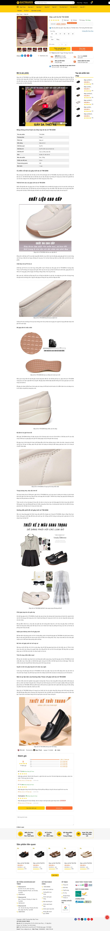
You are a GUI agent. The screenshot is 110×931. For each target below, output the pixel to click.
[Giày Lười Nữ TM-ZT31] (39, 854)
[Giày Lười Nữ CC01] (78, 109)
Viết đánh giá (59, 808)
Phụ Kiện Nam (63, 7)
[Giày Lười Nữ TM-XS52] (78, 102)
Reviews (19, 10)
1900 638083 (47, 886)
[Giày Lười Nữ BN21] (78, 88)
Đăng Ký (86, 2)
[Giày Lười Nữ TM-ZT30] (55, 854)
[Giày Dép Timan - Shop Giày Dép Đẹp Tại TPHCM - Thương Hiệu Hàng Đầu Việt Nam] (25, 2)
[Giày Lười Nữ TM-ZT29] (71, 854)
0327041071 (22, 903)
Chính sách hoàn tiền (48, 909)
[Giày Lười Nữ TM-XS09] (78, 81)
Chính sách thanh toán (47, 905)
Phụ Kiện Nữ (73, 7)
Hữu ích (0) (22, 780)
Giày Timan (23, 7)
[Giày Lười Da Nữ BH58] (78, 95)
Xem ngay (23, 871)
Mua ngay (82, 48)
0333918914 (22, 894)
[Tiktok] (82, 919)
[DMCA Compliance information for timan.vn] (87, 902)
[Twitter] (85, 919)
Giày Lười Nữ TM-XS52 (88, 100)
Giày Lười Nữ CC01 (87, 107)
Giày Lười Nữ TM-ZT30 (54, 863)
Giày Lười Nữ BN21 (87, 86)
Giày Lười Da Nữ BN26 (88, 114)
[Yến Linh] (18, 750)
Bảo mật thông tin (47, 901)
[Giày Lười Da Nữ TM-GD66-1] (32, 31)
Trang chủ (65, 884)
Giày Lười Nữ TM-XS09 (88, 80)
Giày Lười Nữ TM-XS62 (23, 863)
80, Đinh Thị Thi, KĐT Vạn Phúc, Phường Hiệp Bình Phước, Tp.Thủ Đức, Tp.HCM (28, 890)
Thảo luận (29, 780)
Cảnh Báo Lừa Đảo (36, 10)
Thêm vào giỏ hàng (60, 48)
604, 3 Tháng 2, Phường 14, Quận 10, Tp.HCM (27, 900)
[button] (46, 31)
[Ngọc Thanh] (34, 750)
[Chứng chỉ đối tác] (65, 908)
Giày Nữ (47, 7)
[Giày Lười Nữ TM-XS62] (24, 854)
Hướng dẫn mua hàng (47, 893)
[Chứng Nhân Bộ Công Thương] (79, 902)
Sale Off (82, 7)
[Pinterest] (88, 919)
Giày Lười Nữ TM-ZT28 (86, 863)
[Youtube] (92, 919)
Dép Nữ (54, 7)
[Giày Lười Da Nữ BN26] (78, 115)
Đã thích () (44, 56)
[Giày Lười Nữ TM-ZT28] (86, 854)
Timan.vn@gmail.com (25, 929)
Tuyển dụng (66, 890)
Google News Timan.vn (66, 896)
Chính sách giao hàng (47, 897)
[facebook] (75, 919)
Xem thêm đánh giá (31, 808)
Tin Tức (26, 10)
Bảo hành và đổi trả (48, 889)
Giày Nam (30, 7)
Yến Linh (22, 750)
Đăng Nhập (79, 2)
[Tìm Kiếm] (73, 3)
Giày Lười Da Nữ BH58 (88, 93)
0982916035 (22, 911)
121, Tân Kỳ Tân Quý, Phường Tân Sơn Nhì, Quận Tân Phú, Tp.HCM (28, 908)
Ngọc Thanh (39, 750)
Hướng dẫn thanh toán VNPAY (47, 912)
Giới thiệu (65, 887)
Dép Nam (38, 7)
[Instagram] (79, 919)
